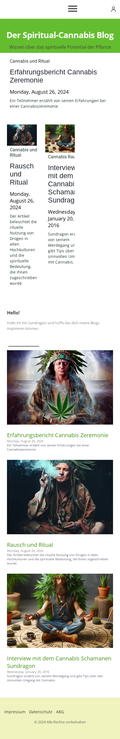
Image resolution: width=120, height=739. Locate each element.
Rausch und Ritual (30, 545)
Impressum (14, 711)
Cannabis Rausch (65, 156)
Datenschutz (40, 711)
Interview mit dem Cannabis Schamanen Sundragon (67, 184)
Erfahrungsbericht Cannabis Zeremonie (57, 435)
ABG (60, 711)
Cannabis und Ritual (30, 61)
